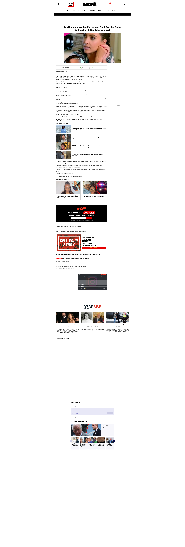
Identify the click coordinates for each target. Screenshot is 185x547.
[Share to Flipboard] (89, 67)
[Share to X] (86, 67)
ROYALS (100, 10)
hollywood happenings (68, 254)
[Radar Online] (89, 4)
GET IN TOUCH (94, 248)
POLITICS (84, 10)
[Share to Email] (93, 67)
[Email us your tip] (71, 6)
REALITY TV (76, 10)
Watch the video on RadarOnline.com (64, 173)
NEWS (68, 10)
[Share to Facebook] (82, 67)
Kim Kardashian (95, 254)
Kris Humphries (87, 254)
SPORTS (114, 10)
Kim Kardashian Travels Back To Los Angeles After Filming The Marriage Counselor (71, 266)
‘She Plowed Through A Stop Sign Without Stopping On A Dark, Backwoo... (75, 258)
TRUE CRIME (92, 10)
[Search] (58, 4)
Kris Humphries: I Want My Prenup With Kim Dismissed (68, 226)
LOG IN (125, 4)
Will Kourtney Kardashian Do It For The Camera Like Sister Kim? (71, 231)
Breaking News (78, 254)
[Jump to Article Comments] (78, 67)
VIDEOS (107, 10)
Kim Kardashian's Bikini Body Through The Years (65, 268)
